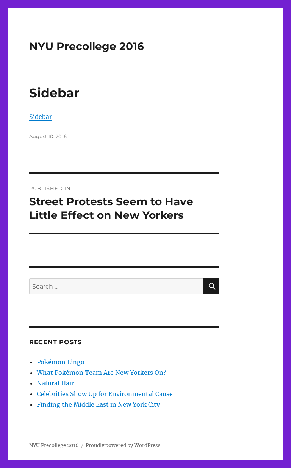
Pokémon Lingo (60, 362)
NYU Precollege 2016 (86, 46)
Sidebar (40, 116)
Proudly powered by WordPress (123, 445)
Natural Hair (55, 383)
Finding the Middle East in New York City (98, 404)
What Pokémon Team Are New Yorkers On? (101, 372)
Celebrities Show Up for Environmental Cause (105, 394)
